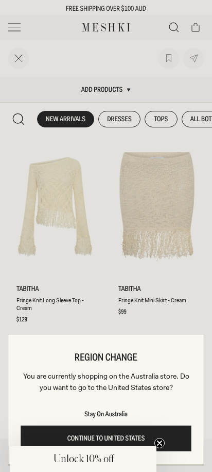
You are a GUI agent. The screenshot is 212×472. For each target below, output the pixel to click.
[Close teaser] (159, 443)
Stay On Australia (106, 414)
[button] (83, 459)
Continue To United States (106, 438)
